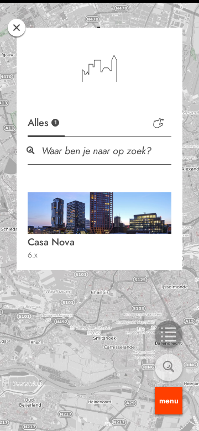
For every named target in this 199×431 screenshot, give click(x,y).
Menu (169, 400)
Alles (42, 122)
